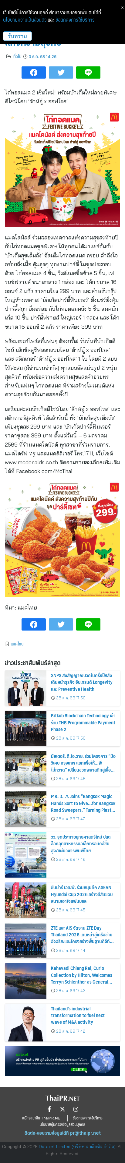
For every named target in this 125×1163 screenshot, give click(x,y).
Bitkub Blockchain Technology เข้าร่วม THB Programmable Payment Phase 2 (83, 722)
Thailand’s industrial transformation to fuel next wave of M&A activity (78, 1015)
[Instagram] (76, 1109)
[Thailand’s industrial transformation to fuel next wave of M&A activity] (25, 1023)
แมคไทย (17, 643)
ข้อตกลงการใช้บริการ (75, 20)
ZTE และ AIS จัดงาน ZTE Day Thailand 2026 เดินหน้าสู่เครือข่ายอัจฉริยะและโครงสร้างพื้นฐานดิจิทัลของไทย (81, 938)
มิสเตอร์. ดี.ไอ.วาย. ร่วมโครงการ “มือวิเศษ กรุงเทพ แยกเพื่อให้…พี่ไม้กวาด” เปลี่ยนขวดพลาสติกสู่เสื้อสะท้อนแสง (83, 766)
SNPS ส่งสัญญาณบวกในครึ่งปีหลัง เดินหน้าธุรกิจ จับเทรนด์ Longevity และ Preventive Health (82, 682)
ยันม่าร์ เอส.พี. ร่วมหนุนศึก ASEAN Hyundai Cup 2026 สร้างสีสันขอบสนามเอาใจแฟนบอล (82, 894)
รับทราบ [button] (17, 36)
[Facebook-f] (49, 1109)
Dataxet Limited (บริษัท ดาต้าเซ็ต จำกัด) (77, 1146)
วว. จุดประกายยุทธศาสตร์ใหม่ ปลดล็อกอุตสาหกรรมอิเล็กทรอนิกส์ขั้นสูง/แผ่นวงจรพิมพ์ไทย (81, 843)
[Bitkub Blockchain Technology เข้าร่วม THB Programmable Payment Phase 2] (25, 728)
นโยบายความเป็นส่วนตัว (24, 20)
